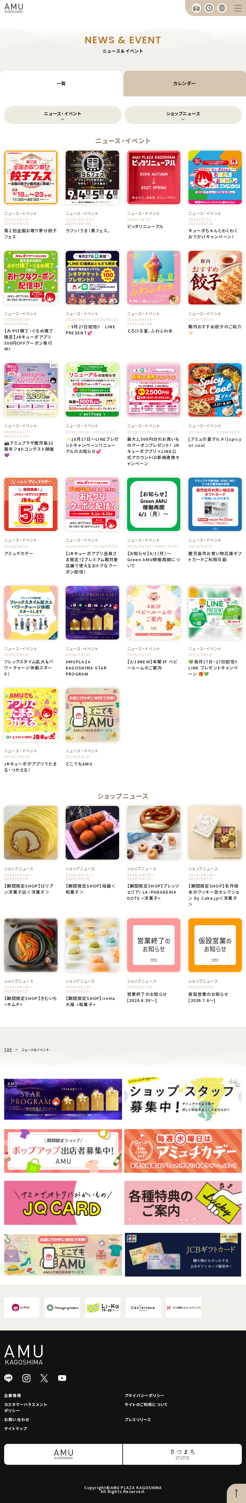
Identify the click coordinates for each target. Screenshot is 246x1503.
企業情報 (12, 1395)
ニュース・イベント (62, 113)
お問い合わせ (16, 1419)
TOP (8, 1049)
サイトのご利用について (146, 1404)
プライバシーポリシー (145, 1395)
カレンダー (185, 83)
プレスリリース (138, 1419)
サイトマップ (15, 1428)
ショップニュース (183, 113)
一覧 (61, 83)
